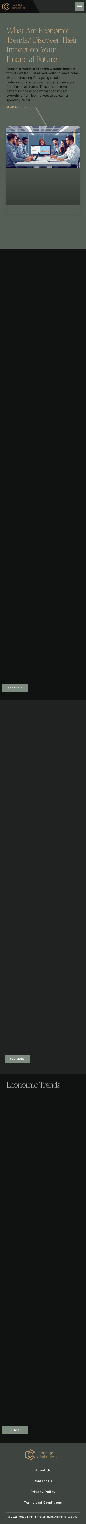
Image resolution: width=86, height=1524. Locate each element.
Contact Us (43, 1481)
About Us (43, 1470)
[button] (79, 6)
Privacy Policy (43, 1492)
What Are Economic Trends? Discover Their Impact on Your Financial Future (42, 45)
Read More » (16, 107)
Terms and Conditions (43, 1502)
